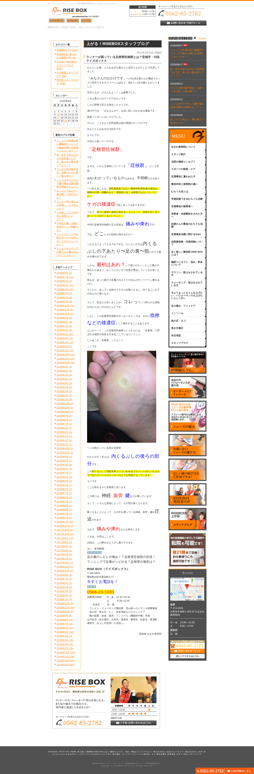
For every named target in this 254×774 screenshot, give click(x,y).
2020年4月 (62, 485)
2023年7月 (62, 424)
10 (58, 114)
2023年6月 (62, 428)
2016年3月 (62, 591)
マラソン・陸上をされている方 (157, 752)
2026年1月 (62, 301)
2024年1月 (62, 399)
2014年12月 (63, 652)
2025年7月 (62, 326)
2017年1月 (62, 562)
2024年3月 (62, 391)
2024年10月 (63, 362)
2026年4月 (62, 289)
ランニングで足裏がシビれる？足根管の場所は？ (121, 561)
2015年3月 (62, 640)
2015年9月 (62, 615)
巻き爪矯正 (161, 754)
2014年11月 (63, 656)
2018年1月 (62, 521)
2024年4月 (62, 387)
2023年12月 (63, 403)
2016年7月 (62, 579)
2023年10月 (63, 411)
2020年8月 (62, 468)
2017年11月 (63, 530)
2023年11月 (63, 407)
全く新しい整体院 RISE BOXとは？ (93, 752)
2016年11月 (63, 570)
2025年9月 (62, 317)
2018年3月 (62, 513)
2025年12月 (63, 305)
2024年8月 (62, 371)
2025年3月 (62, 342)
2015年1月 (62, 648)
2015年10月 (63, 611)
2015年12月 (63, 603)
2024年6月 (62, 379)
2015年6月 (62, 628)
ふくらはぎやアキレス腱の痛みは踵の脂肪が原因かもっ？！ (67, 183)
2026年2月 (62, 297)
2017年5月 (62, 546)
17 (58, 117)
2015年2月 (62, 644)
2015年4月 (62, 636)
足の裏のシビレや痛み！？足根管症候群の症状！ (121, 557)
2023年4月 (62, 436)
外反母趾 (171, 754)
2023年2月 (62, 444)
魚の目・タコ (150, 754)
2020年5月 (62, 481)
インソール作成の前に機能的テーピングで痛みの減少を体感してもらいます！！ (187, 53)
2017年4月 (62, 550)
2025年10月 (63, 313)
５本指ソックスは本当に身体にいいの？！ (67, 216)
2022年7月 (62, 464)
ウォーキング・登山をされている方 (187, 752)
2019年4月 (62, 501)
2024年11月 (63, 358)
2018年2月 (62, 517)
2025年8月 (62, 322)
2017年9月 (62, 538)
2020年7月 (62, 473)
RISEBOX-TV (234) (67, 50)
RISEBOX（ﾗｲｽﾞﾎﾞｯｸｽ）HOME (62, 752)
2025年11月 (63, 309)
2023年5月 (62, 432)
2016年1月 (62, 599)
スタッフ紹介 (182, 754)
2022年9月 (62, 456)
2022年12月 (63, 448)
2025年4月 (62, 338)
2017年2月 (62, 558)
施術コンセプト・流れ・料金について (126, 752)
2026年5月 (62, 285)
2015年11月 (63, 607)
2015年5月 (62, 632)
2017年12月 (63, 526)
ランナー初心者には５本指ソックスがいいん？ (67, 205)
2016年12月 (63, 566)
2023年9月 (62, 415)
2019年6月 (62, 497)
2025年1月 (62, 350)
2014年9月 (62, 664)
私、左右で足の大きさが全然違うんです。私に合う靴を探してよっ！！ (187, 72)
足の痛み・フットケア (122, 754)
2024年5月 (62, 383)
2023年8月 (62, 420)
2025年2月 (62, 346)
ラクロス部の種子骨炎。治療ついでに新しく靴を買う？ (67, 172)
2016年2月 (62, 595)
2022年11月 (63, 452)
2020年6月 (62, 477)
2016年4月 (62, 587)
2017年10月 (63, 534)
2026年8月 (62, 273)
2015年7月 (62, 623)
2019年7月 (62, 493)
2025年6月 (62, 330)
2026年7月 (62, 277)
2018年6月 (62, 509)
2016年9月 (62, 575)
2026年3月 (62, 293)
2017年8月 (62, 542)
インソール (138, 754)
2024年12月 (63, 354)
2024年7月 (62, 375)
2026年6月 (62, 281)
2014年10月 (63, 660)
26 (65, 120)
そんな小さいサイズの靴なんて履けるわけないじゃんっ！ (67, 252)
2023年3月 (62, 440)
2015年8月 (62, 619)
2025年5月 (62, 334)
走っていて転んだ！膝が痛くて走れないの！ (67, 194)
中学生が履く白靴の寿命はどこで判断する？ (67, 226)
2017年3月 (62, 554)
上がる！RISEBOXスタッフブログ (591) (67, 65)
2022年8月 (62, 460)
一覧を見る (201, 38)
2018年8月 (62, 505)
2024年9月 (62, 366)
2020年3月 (62, 489)
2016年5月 (62, 583)
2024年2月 (62, 395)
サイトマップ (196, 754)
